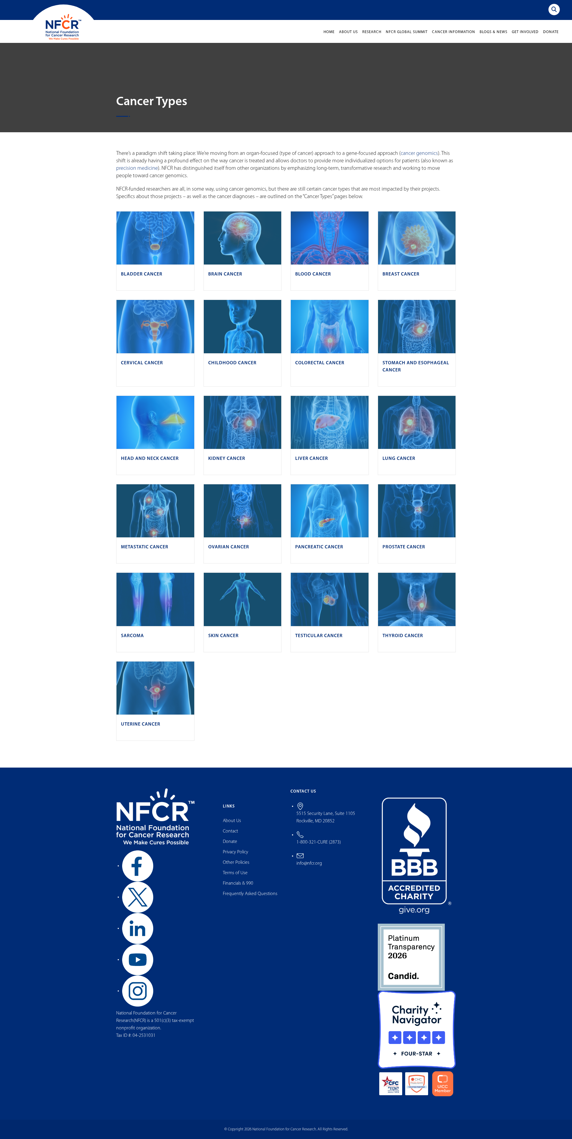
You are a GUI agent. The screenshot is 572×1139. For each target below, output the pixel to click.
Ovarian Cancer (228, 547)
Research (371, 32)
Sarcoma (132, 636)
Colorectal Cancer (319, 363)
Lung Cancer (399, 458)
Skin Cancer (223, 636)
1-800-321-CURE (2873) (318, 842)
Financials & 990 (238, 883)
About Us (348, 32)
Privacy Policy (235, 852)
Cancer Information (453, 32)
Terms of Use (235, 873)
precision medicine (137, 168)
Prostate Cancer (404, 547)
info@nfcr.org (309, 863)
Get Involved (525, 32)
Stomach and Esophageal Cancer (416, 367)
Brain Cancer (225, 274)
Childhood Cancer (232, 363)
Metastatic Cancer (144, 547)
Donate (551, 32)
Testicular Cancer (319, 636)
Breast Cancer (401, 274)
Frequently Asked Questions (250, 893)
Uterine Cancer (140, 724)
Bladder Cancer (141, 274)
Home (329, 32)
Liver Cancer (311, 458)
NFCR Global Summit (407, 32)
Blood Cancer (313, 274)
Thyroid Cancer (403, 636)
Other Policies (236, 862)
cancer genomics (419, 153)
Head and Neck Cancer (150, 458)
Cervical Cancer (142, 363)
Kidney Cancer (226, 458)
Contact (230, 831)
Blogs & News (493, 32)
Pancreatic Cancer (319, 547)
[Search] (554, 9)
